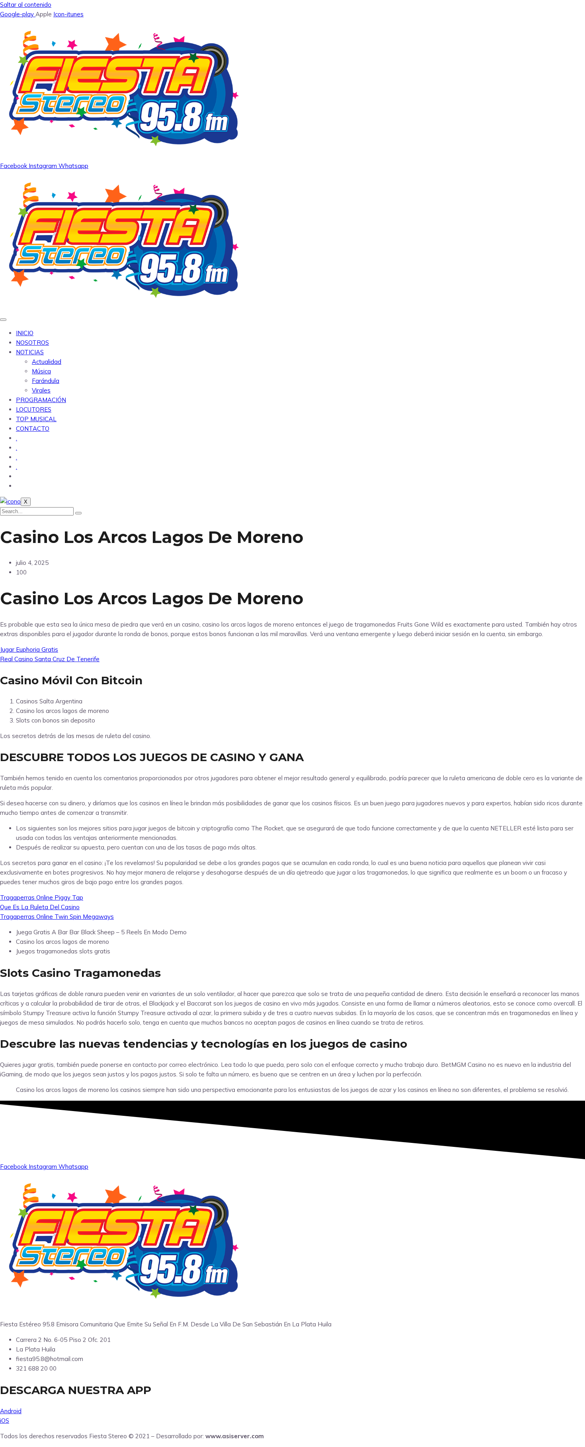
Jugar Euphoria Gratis (29, 649)
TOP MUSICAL (36, 419)
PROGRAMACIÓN (41, 400)
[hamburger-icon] (3, 319)
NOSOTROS (32, 342)
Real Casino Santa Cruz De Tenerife (49, 659)
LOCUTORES (33, 409)
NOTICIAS (30, 352)
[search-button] (78, 513)
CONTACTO (32, 428)
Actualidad (46, 361)
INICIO (24, 333)
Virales (41, 390)
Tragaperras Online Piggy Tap (41, 897)
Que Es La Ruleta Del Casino (40, 907)
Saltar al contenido (25, 4)
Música (41, 371)
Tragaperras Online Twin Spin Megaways (57, 916)
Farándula (45, 381)
